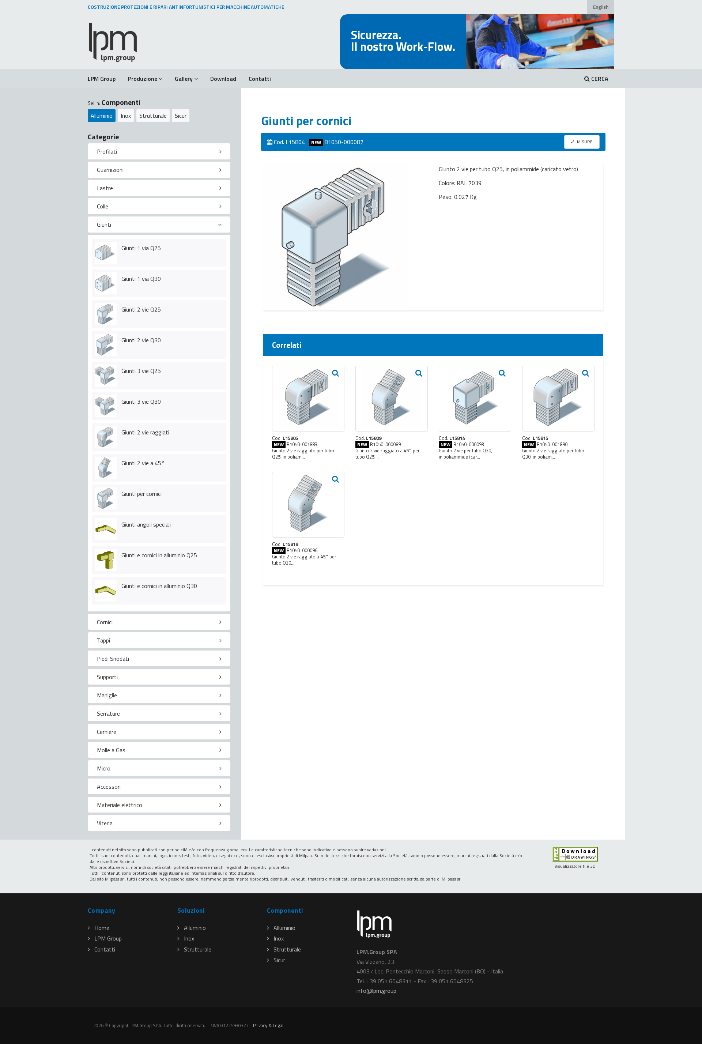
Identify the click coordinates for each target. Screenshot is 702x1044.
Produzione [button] (142, 78)
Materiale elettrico (119, 804)
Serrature (108, 713)
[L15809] (391, 398)
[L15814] (475, 398)
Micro (103, 768)
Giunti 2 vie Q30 (141, 340)
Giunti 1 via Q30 (141, 278)
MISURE (584, 141)
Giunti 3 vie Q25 (141, 370)
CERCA (599, 78)
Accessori (109, 786)
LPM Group (102, 78)
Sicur (180, 115)
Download (223, 78)
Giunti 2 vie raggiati (145, 432)
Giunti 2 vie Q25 (141, 309)
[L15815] (558, 398)
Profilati (107, 151)
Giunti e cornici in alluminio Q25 (159, 555)
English (600, 7)
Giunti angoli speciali (146, 524)
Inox (126, 115)
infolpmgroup (376, 990)
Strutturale (153, 115)
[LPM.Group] (113, 41)
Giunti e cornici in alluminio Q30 (159, 585)
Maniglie (107, 695)
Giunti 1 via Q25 (141, 248)
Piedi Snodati (113, 658)
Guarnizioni (110, 169)
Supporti (107, 676)
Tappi (103, 640)
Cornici (105, 622)
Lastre (105, 188)
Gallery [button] (184, 78)
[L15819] (308, 505)
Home (101, 927)
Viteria (105, 823)
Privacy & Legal (268, 1025)
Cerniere (106, 731)
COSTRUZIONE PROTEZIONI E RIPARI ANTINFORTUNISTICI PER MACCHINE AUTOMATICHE (186, 7)
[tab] (159, 151)
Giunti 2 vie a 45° (143, 463)
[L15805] (308, 398)
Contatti (260, 78)
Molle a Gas (111, 750)
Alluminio (102, 115)
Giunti (104, 224)
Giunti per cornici (141, 493)
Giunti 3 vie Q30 (141, 401)
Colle (102, 206)
